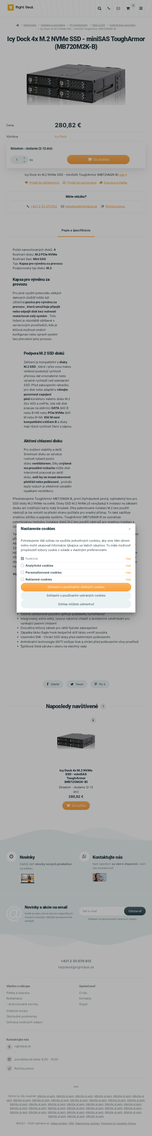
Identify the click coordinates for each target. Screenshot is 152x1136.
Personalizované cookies (44, 572)
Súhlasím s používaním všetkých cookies (76, 587)
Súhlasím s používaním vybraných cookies (76, 595)
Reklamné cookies (39, 579)
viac (128, 558)
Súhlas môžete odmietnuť (76, 604)
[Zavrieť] (129, 529)
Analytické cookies (39, 565)
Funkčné (32, 558)
